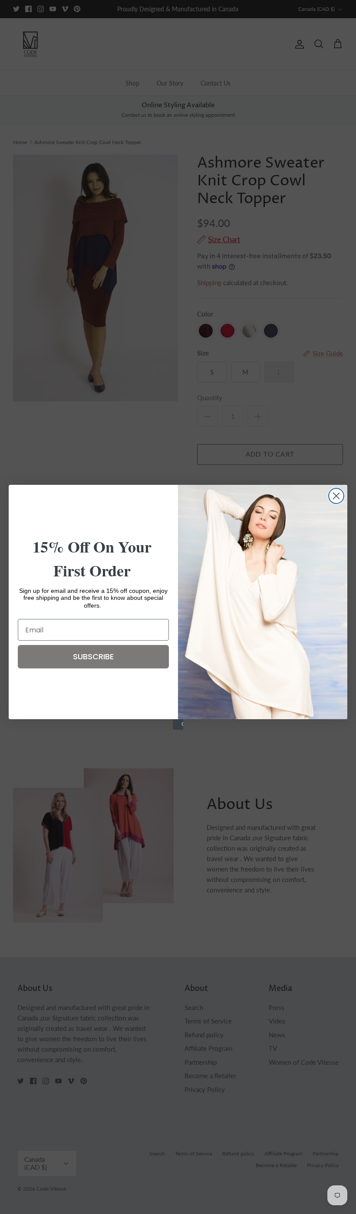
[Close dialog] (336, 495)
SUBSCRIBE (93, 656)
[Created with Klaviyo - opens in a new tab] (178, 724)
